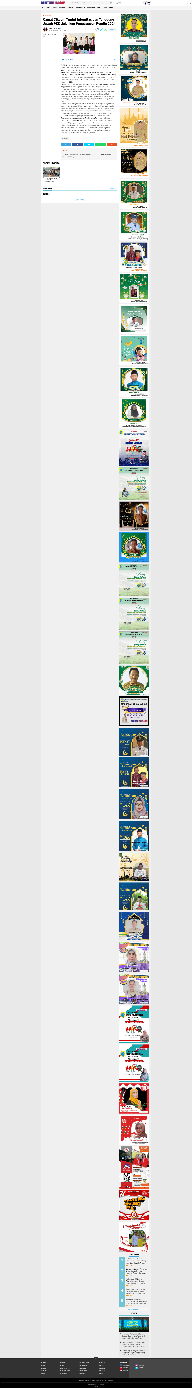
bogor (62, 1365)
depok (101, 1365)
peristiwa (102, 1370)
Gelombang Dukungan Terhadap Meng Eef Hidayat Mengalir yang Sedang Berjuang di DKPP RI (133, 1353)
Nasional (62, 7)
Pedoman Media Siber (92, 1380)
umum (111, 7)
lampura (102, 1368)
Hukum (55, 7)
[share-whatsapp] (105, 29)
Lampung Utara (85, 1363)
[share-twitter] (101, 29)
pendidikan (91, 7)
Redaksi (81, 1380)
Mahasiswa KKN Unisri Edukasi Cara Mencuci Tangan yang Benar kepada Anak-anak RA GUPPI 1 (137, 1261)
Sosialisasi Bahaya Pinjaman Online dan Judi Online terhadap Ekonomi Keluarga (136, 1271)
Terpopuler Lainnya (134, 1309)
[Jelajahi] (189, 3)
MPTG (96, 1386)
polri (98, 7)
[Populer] (149, 2)
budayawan (83, 1365)
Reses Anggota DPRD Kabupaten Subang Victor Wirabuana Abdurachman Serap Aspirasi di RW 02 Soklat (134, 1344)
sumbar (82, 1373)
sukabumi (63, 1373)
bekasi (43, 1365)
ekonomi (70, 7)
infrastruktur (65, 1368)
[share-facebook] (97, 29)
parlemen (44, 1370)
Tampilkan (112, 188)
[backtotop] (96, 1359)
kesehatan (83, 1368)
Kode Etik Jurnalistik (106, 1380)
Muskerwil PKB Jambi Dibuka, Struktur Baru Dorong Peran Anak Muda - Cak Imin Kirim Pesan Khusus (133, 1336)
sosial (105, 7)
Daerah (48, 7)
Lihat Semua (80, 199)
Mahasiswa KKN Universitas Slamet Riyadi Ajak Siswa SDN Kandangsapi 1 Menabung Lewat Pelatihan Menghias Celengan (136, 1291)
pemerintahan (80, 7)
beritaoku (65, 138)
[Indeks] (145, 2)
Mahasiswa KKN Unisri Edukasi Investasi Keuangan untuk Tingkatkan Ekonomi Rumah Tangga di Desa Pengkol (136, 1281)
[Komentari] (112, 144)
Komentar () (112, 29)
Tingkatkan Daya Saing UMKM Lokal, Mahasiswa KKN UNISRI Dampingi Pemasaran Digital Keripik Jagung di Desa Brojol (137, 1301)
